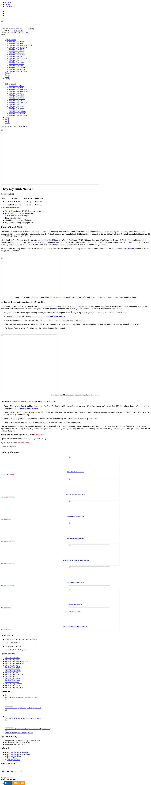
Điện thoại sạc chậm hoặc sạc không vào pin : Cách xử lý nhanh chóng (28, 729)
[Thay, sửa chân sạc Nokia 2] (75, 610)
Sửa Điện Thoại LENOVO (18, 58)
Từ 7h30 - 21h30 (23, 32)
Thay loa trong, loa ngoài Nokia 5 (75, 582)
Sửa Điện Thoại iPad (16, 43)
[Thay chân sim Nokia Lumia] (75, 474)
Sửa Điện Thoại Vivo (16, 66)
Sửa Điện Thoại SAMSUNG (18, 47)
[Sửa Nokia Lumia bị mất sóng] (75, 544)
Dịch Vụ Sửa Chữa (13, 760)
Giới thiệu (8, 73)
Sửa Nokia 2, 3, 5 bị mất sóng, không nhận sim (75, 560)
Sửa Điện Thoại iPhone (16, 41)
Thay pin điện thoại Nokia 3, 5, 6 (75, 494)
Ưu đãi (7, 77)
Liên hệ (7, 4)
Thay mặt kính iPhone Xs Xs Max (18, 752)
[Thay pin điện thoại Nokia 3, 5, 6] (75, 500)
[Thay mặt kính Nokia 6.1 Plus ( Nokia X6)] (75, 612)
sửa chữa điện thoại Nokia (48, 240)
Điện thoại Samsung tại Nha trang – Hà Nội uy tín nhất (23, 708)
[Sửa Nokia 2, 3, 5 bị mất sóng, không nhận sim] (75, 565)
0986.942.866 (18, 31)
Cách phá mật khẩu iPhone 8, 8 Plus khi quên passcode (23, 718)
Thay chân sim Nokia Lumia (75, 472)
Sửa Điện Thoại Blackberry (18, 71)
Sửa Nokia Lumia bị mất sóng (75, 538)
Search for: (4, 29)
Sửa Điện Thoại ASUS (16, 51)
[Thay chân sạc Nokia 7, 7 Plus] (75, 522)
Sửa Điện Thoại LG (15, 60)
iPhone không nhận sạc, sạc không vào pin (19, 733)
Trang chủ (8, 2)
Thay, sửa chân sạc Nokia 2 (75, 604)
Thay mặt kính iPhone (14, 756)
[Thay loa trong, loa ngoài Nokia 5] (75, 587)
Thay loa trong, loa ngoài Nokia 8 (63, 297)
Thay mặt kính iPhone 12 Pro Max (18, 754)
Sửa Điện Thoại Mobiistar (17, 67)
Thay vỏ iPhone (12, 758)
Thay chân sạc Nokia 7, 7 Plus (75, 516)
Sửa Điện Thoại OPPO (16, 53)
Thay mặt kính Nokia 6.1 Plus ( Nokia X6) (75, 626)
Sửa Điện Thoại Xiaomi (17, 69)
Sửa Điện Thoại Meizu (16, 64)
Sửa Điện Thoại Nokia (16, 62)
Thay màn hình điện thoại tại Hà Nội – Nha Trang (21, 697)
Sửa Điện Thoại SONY (16, 49)
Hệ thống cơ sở (10, 6)
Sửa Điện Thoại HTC (16, 56)
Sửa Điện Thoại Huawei (17, 54)
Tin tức (7, 75)
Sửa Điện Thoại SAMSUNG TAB (20, 45)
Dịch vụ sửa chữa (10, 40)
